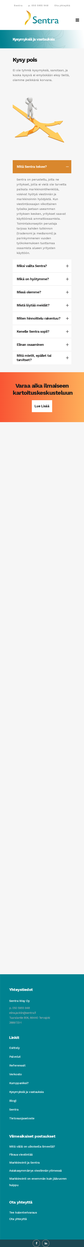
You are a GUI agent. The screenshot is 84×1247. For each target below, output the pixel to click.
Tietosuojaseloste (22, 1118)
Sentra (18, 5)
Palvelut (15, 1056)
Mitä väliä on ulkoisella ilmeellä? (32, 1146)
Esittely (14, 1048)
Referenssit (17, 1065)
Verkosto (15, 1074)
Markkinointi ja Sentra (24, 1162)
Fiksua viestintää (21, 1154)
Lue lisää (42, 406)
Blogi (12, 1101)
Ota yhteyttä (62, 5)
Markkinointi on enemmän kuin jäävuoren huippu (38, 1182)
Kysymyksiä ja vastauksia (26, 1092)
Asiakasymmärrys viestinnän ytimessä (35, 1170)
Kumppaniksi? (19, 1083)
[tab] (42, 166)
